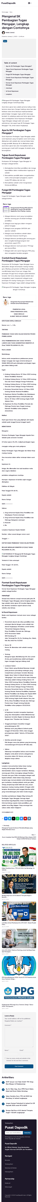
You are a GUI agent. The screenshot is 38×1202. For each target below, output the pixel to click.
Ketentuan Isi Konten (11, 1168)
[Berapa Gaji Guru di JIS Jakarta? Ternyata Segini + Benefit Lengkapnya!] (19, 893)
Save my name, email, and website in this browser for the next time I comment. (18, 1059)
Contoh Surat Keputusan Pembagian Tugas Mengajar (20, 79)
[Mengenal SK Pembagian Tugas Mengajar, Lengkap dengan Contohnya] (19, 58)
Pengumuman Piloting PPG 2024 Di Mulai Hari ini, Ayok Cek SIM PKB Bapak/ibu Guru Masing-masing (22, 209)
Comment (8, 1025)
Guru (5, 41)
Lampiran (9, 94)
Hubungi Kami (9, 1172)
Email (22, 1050)
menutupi (9, 88)
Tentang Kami (9, 1164)
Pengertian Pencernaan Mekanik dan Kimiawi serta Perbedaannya (22, 302)
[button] (29, 818)
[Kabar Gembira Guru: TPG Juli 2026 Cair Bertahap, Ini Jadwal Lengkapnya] (19, 866)
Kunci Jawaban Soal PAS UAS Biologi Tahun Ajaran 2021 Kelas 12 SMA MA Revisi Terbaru (19, 838)
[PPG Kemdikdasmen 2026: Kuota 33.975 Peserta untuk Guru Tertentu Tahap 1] (19, 975)
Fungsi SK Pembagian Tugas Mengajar (18, 74)
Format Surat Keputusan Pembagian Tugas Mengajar (19, 84)
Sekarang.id (8, 1187)
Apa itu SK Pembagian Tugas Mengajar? (19, 66)
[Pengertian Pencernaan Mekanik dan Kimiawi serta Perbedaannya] (6, 305)
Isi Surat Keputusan (12, 91)
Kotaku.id (7, 1183)
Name (7, 1050)
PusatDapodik (8, 3)
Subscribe (27, 1133)
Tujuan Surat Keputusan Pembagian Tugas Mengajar (19, 70)
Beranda (7, 1160)
